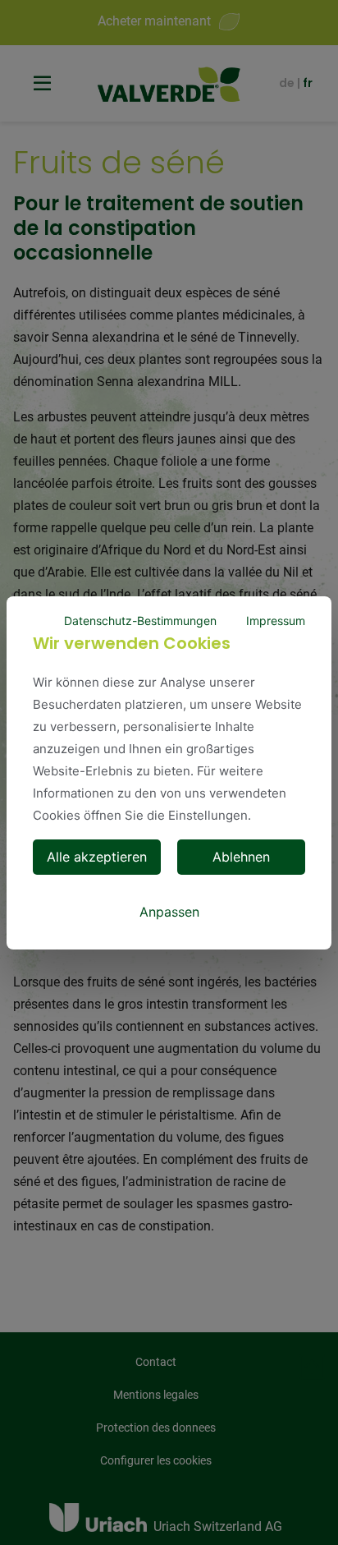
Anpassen (169, 912)
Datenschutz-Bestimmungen (140, 621)
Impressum (275, 621)
